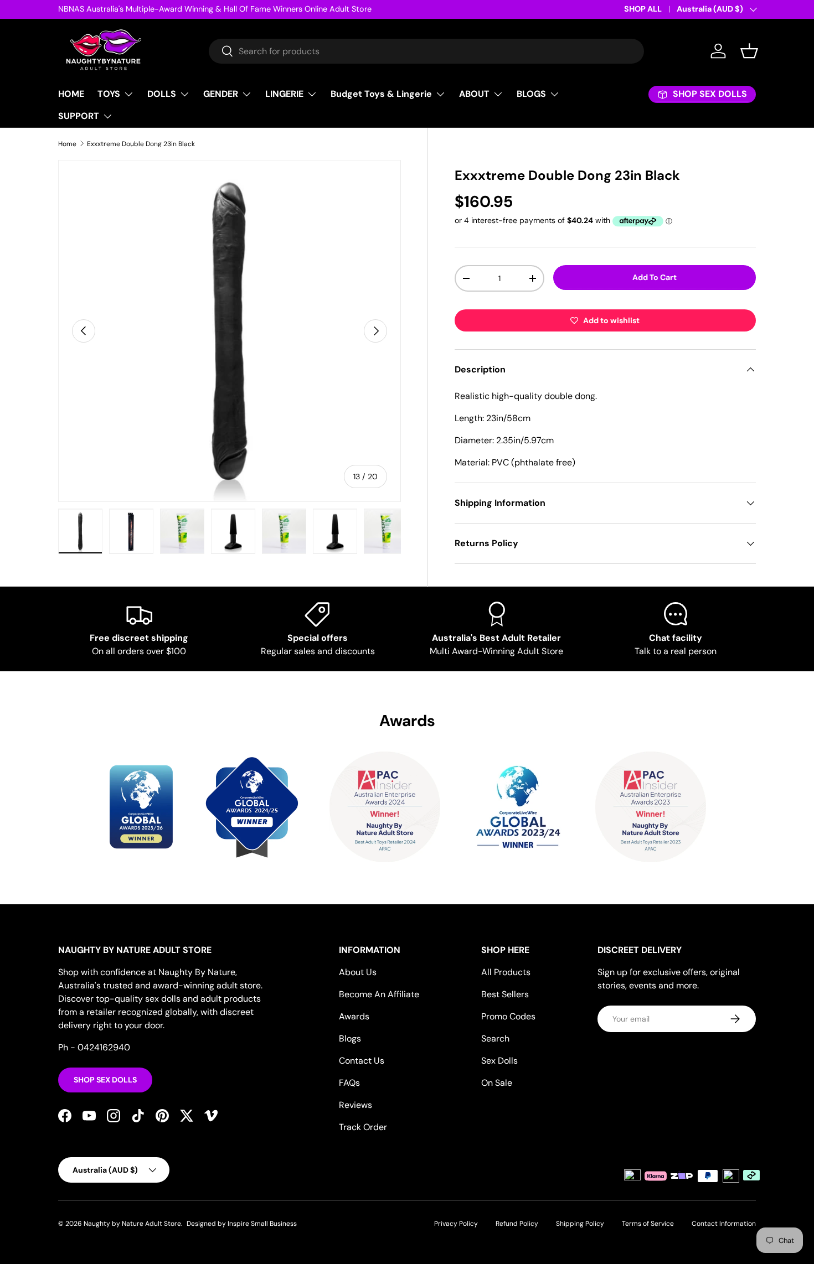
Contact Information (724, 1223)
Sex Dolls (499, 1060)
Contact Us (361, 1060)
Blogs (350, 1038)
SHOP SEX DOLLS (105, 1080)
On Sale (496, 1083)
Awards (354, 1016)
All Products (505, 972)
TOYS (108, 94)
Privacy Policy (456, 1223)
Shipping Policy (580, 1223)
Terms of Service (648, 1223)
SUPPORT (78, 116)
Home (67, 144)
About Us (358, 972)
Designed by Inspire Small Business (242, 1223)
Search (495, 1038)
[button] (749, 51)
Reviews (355, 1105)
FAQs (349, 1083)
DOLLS (161, 94)
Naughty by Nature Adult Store (132, 1223)
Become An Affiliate (379, 994)
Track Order (363, 1127)
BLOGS (531, 94)
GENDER (220, 94)
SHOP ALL (643, 9)
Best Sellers (505, 994)
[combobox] (426, 51)
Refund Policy (517, 1223)
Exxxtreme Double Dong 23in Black (141, 144)
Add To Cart (654, 277)
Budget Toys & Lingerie (381, 94)
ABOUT (474, 94)
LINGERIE (284, 94)
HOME (71, 94)
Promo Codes (508, 1016)
